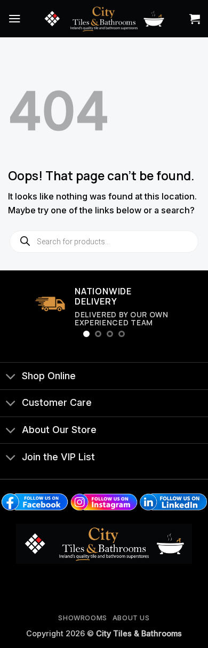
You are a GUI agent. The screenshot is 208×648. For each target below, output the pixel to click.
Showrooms (82, 618)
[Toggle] (10, 376)
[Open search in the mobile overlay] (104, 241)
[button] (14, 18)
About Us (131, 618)
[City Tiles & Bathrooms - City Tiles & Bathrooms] (104, 18)
